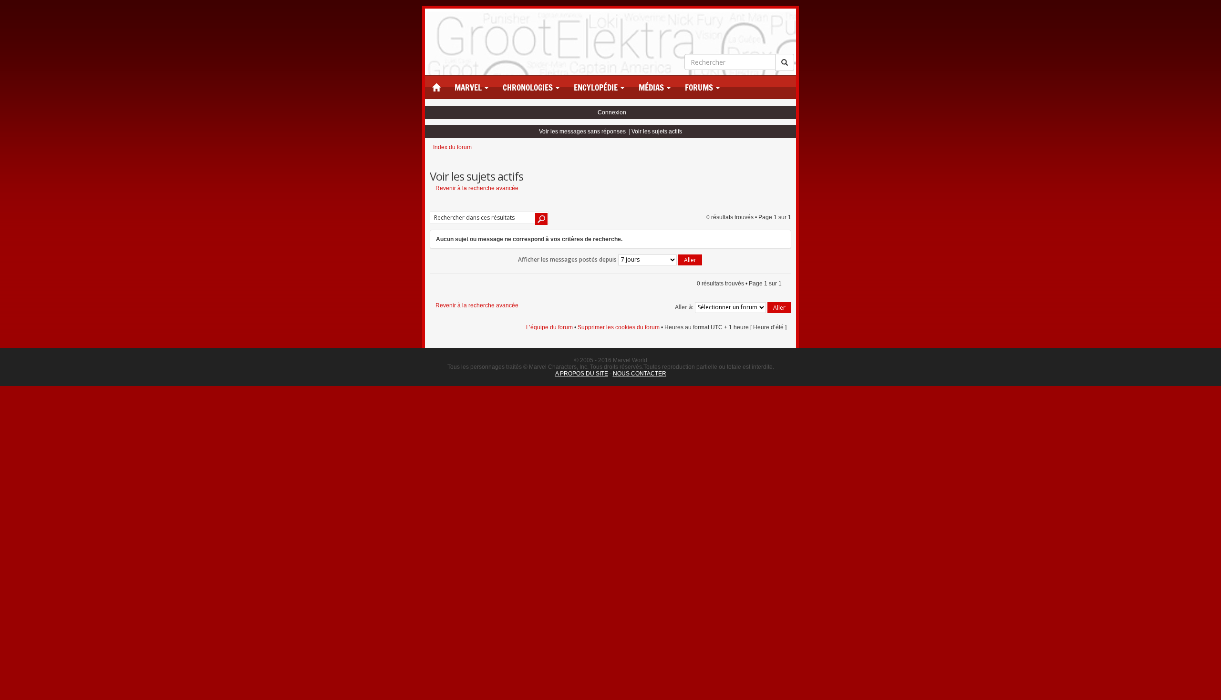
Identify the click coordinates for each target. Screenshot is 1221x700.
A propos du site (581, 373)
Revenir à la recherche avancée (476, 188)
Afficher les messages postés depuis (568, 259)
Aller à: (684, 307)
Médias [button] (652, 87)
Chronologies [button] (529, 87)
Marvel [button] (469, 87)
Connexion (612, 112)
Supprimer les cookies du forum (619, 327)
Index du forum (452, 147)
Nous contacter (639, 373)
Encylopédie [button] (597, 87)
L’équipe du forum (549, 327)
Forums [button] (700, 87)
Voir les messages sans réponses (582, 131)
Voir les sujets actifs (656, 131)
